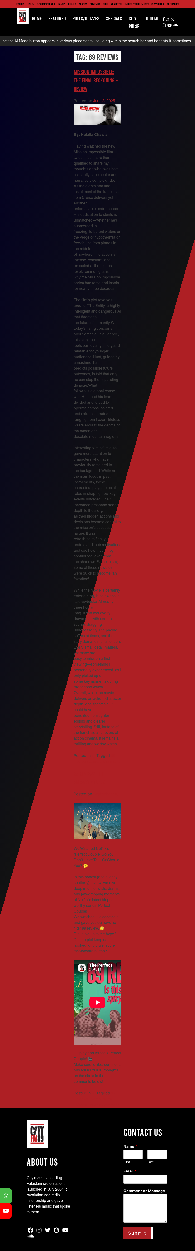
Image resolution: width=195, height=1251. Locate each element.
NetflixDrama (102, 1099)
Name (130, 1146)
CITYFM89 (95, 4)
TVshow (81, 1105)
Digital (152, 18)
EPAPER (20, 4)
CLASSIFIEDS (157, 4)
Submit (137, 1233)
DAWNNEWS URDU (46, 4)
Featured (57, 18)
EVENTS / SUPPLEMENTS (137, 4)
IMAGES (61, 4)
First (126, 1162)
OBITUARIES (173, 4)
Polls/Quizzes (86, 18)
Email (129, 1171)
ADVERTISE (116, 4)
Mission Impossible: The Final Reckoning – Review (96, 80)
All (94, 755)
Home (37, 18)
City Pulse (134, 22)
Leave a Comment (103, 761)
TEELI (105, 4)
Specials (114, 18)
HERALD (72, 4)
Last (150, 1162)
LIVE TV (30, 4)
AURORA (83, 4)
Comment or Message (144, 1190)
